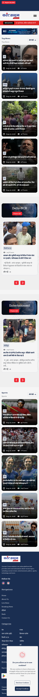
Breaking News (7, 607)
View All (17, 213)
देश (3, 630)
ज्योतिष (22, 641)
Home (4, 595)
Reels (4, 614)
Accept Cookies (22, 689)
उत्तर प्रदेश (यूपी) (7, 633)
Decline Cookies (22, 683)
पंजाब (21, 630)
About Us (5, 599)
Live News (5, 603)
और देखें (31, 40)
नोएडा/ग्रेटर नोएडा (7, 641)
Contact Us (6, 618)
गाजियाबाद (5, 645)
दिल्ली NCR (5, 637)
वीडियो (4, 610)
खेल (21, 637)
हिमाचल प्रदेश (24, 633)
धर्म (20, 645)
